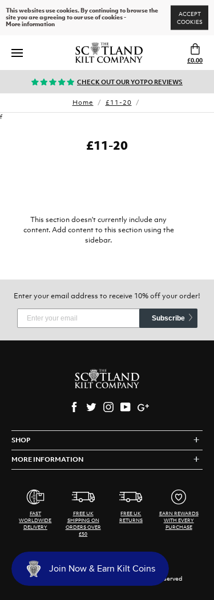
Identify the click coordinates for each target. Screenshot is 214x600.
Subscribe (168, 318)
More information (30, 24)
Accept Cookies (190, 18)
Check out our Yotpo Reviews (130, 82)
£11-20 (119, 102)
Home (83, 102)
